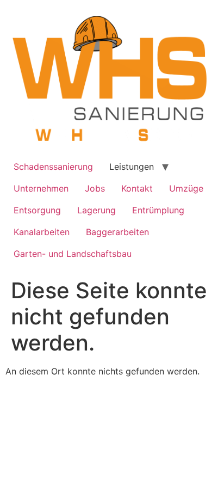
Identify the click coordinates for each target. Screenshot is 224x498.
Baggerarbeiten (117, 231)
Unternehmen (41, 188)
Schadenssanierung (53, 166)
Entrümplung (158, 210)
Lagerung (96, 210)
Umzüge (186, 188)
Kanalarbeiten (42, 231)
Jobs (95, 188)
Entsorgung (37, 210)
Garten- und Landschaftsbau (73, 253)
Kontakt (137, 188)
